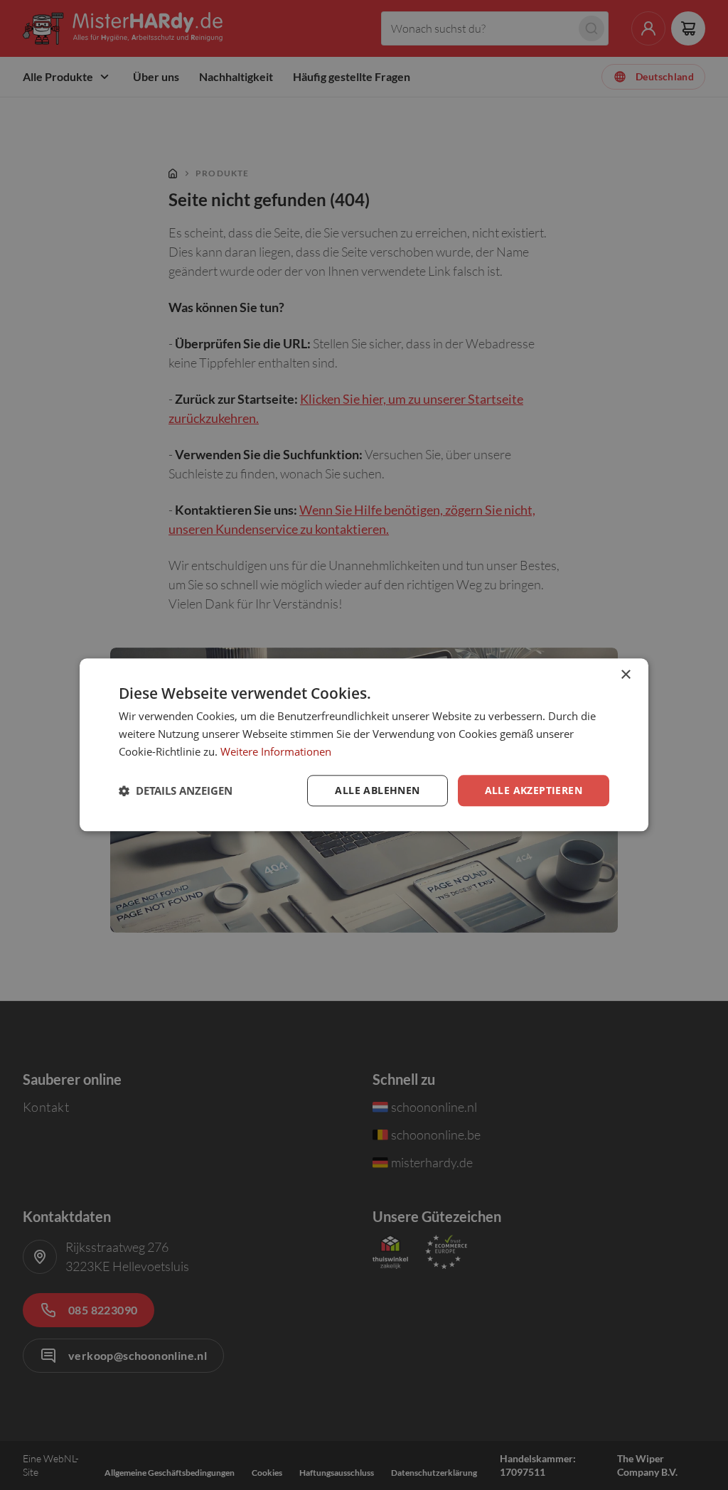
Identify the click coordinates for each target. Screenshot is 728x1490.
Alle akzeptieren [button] (533, 790)
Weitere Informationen (275, 751)
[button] (175, 790)
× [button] (625, 675)
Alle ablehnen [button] (377, 790)
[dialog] (364, 744)
